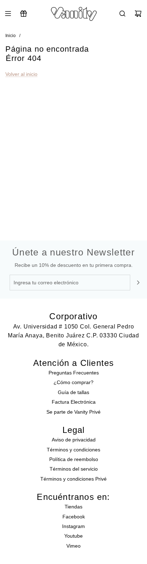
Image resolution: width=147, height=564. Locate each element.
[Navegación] (8, 13)
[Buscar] (122, 13)
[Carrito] (138, 13)
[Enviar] (138, 282)
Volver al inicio (21, 74)
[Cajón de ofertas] (23, 13)
